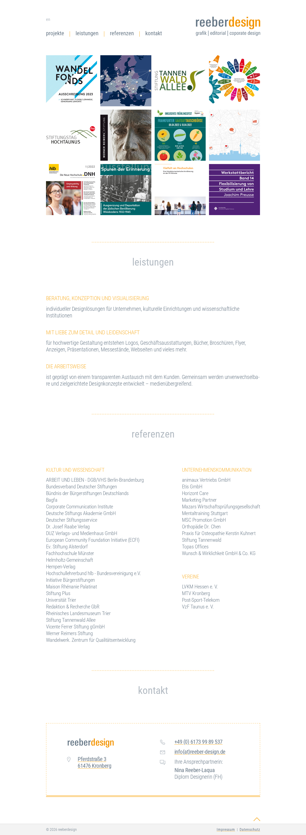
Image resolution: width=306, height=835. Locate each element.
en (48, 19)
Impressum (226, 829)
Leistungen (87, 33)
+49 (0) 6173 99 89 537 (198, 741)
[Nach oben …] (228, 27)
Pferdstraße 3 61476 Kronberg (94, 762)
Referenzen (122, 33)
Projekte (55, 33)
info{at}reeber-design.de (199, 751)
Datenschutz (250, 829)
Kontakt (153, 33)
